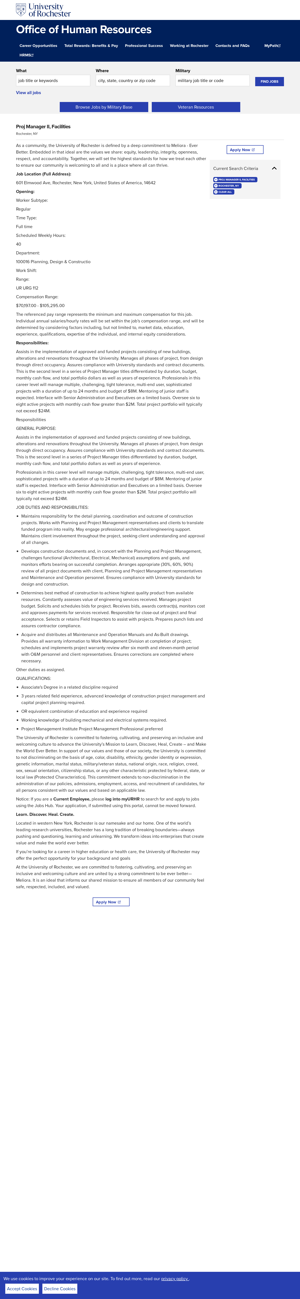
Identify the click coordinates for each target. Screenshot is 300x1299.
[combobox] (53, 76)
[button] (245, 168)
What (21, 70)
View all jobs (28, 92)
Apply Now (106, 902)
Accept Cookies (22, 1288)
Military (182, 70)
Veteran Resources (196, 107)
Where (102, 70)
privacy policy (175, 1278)
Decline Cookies (60, 1288)
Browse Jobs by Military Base (104, 107)
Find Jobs (269, 81)
